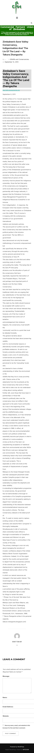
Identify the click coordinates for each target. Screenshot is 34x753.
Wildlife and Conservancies (19, 59)
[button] (16, 17)
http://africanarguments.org (11, 90)
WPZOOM (26, 749)
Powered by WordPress (17, 746)
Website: (6, 716)
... (5, 59)
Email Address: (8, 707)
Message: (6, 676)
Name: (5, 697)
